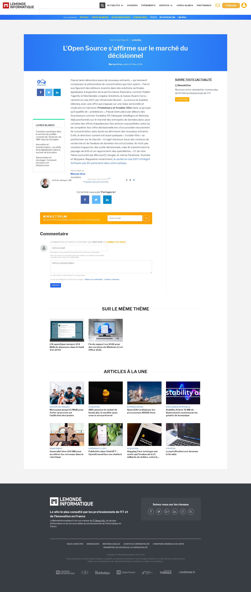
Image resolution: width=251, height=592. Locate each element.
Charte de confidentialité (136, 544)
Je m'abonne (182, 99)
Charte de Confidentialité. (70, 257)
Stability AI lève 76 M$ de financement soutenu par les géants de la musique (182, 412)
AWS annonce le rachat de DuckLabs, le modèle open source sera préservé (103, 412)
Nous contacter (75, 544)
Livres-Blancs (185, 5)
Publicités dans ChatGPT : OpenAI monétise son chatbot (105, 453)
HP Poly (84, 17)
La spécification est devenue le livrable (182, 453)
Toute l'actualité (119, 40)
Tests (153, 17)
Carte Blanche (100, 17)
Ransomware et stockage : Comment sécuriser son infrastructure (46, 161)
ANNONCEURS (93, 544)
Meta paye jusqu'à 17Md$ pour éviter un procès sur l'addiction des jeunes (67, 412)
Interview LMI (167, 17)
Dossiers (132, 5)
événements (148, 5)
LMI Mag (182, 17)
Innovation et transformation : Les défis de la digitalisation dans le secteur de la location (48, 148)
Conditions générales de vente (168, 544)
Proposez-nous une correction (96, 182)
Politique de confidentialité (93, 279)
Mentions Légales (111, 544)
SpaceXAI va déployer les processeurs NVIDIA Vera (141, 411)
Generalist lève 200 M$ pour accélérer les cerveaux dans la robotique (66, 454)
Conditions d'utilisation (111, 279)
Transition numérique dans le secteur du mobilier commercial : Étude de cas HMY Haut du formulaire (48, 135)
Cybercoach (140, 17)
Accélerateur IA (120, 17)
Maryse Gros (78, 173)
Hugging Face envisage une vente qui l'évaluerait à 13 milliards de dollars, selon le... (143, 454)
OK (146, 218)
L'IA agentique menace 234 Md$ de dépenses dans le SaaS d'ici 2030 (67, 347)
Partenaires (204, 5)
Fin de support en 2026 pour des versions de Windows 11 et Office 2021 (105, 347)
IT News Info (99, 520)
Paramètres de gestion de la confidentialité (125, 547)
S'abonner (231, 5)
